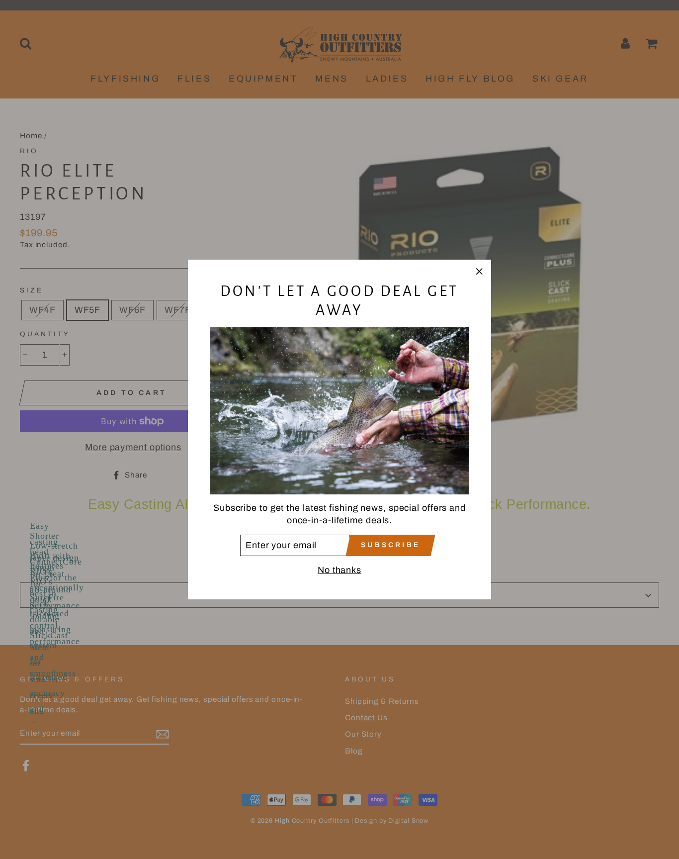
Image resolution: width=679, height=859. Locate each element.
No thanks (339, 570)
